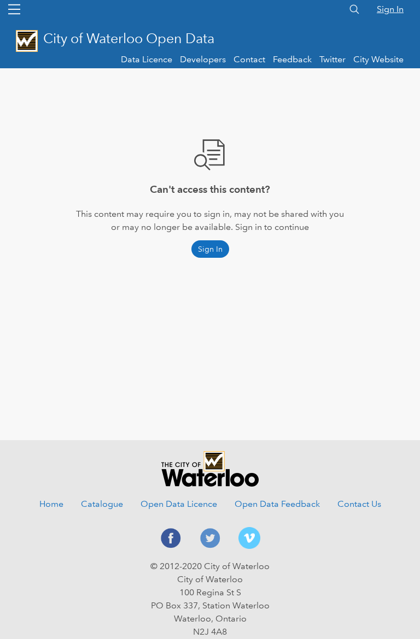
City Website (378, 59)
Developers (203, 59)
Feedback (292, 59)
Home (51, 504)
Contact (249, 59)
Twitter (332, 59)
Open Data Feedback (277, 504)
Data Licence (146, 59)
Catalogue (102, 504)
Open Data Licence (179, 504)
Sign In (390, 9)
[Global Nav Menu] (14, 9)
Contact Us (359, 504)
